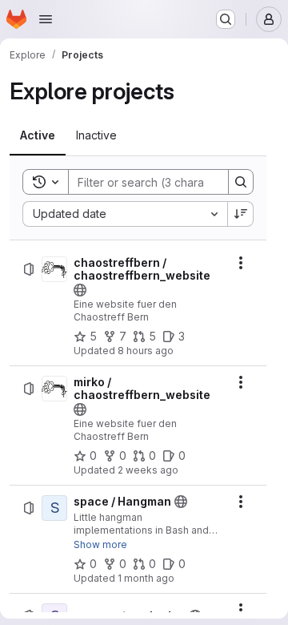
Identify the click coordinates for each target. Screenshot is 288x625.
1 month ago (146, 578)
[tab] (38, 135)
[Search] (241, 182)
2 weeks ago (148, 470)
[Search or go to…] (225, 19)
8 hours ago (146, 351)
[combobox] (124, 214)
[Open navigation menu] (45, 19)
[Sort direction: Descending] (241, 214)
